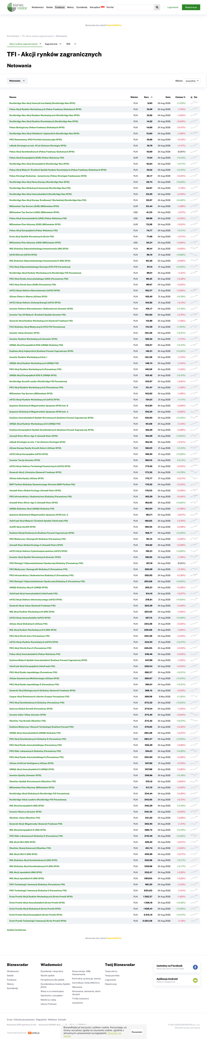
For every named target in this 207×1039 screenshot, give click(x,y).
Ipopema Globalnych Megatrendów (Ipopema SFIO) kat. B (38, 405)
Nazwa (12, 97)
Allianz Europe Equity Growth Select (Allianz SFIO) (35, 448)
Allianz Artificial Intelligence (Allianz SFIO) (31, 763)
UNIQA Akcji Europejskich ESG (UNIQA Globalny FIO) (36, 345)
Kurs (146, 97)
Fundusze (60, 7)
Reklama (52, 1019)
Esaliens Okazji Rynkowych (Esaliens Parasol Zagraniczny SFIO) (41, 533)
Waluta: (179, 81)
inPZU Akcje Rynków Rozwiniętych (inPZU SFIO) (33, 642)
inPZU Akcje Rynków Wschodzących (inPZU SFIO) (34, 399)
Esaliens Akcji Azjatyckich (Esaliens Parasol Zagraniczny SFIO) (41, 351)
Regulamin (41, 1019)
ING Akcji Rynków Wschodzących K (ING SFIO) (33, 630)
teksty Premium (49, 1004)
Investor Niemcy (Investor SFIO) (25, 812)
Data (168, 97)
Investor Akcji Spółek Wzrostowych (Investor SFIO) (35, 557)
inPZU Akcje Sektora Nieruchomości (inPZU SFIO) (34, 290)
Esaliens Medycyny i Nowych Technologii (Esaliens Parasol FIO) (41, 727)
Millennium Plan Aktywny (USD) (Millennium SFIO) (35, 242)
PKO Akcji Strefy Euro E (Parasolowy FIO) (30, 648)
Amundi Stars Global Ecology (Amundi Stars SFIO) (35, 490)
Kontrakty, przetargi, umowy (86, 978)
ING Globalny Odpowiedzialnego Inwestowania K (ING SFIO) (39, 261)
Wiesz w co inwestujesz (52, 991)
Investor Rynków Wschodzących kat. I (28, 357)
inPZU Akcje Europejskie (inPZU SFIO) (28, 454)
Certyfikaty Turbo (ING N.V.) (86, 983)
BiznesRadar (13, 36)
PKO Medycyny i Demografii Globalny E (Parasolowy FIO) (38, 569)
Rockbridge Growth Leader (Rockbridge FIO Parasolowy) (38, 381)
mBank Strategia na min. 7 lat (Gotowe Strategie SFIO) (37, 442)
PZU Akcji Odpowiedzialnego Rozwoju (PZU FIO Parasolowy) (39, 267)
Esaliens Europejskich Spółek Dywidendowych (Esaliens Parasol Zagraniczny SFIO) (51, 430)
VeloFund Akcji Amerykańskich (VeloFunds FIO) (33, 593)
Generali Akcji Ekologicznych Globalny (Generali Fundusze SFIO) (42, 690)
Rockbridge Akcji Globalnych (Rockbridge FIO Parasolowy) (39, 793)
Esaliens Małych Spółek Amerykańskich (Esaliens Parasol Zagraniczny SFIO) (48, 660)
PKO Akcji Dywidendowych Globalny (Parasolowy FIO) (36, 702)
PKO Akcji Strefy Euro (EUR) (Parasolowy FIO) (32, 284)
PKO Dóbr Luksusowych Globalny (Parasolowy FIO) (35, 751)
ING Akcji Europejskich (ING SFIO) (26, 805)
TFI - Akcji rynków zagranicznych (37, 36)
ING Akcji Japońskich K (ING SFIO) (26, 878)
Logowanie (172, 7)
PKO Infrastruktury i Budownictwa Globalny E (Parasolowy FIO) (41, 575)
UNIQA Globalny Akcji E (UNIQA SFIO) (28, 587)
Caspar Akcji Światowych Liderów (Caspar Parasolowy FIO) (39, 696)
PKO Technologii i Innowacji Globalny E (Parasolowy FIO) (38, 890)
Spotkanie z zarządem (52, 995)
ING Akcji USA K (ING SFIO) (23, 854)
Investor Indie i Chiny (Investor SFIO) (27, 715)
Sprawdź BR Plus (114, 25)
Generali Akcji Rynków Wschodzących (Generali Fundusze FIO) (41, 321)
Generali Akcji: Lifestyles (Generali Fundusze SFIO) (35, 472)
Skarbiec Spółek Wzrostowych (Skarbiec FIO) (32, 781)
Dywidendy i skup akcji (52, 971)
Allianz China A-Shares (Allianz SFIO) (28, 296)
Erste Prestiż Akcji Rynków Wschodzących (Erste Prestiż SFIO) (41, 896)
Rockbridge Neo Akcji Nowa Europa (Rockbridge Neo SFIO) (39, 182)
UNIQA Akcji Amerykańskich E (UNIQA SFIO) (31, 769)
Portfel (110, 7)
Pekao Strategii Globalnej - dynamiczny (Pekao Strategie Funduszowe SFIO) (48, 176)
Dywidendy (81, 7)
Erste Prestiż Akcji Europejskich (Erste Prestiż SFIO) (35, 915)
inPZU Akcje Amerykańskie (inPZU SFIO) (30, 618)
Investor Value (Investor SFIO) (24, 333)
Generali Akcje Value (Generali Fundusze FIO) (32, 605)
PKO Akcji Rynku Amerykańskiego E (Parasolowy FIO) (36, 757)
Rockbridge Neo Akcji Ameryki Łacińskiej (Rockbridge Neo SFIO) (42, 103)
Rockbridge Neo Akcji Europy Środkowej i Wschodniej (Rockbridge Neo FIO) (47, 200)
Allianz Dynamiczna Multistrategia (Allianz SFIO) (34, 678)
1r (191, 97)
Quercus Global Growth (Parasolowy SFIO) (31, 708)
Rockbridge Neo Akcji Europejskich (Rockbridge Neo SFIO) (39, 164)
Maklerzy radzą (48, 1000)
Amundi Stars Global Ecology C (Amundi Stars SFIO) (36, 545)
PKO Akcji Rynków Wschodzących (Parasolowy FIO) (35, 369)
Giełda (49, 7)
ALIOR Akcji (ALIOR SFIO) (22, 527)
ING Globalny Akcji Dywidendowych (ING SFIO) (33, 860)
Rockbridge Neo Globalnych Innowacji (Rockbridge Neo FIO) (40, 188)
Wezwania (77, 987)
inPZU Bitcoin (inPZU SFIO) (23, 254)
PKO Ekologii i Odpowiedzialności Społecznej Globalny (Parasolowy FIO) (46, 563)
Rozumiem (137, 1032)
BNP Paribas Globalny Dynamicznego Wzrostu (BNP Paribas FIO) (42, 484)
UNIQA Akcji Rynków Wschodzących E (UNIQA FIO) (35, 424)
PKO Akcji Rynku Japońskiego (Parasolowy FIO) (33, 672)
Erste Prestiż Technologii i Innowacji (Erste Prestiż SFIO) (37, 921)
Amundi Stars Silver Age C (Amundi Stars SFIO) (33, 436)
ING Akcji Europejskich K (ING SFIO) (27, 830)
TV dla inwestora (80, 998)
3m (195, 97)
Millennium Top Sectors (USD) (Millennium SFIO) (34, 212)
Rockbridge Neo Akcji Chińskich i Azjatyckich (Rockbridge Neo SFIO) (44, 133)
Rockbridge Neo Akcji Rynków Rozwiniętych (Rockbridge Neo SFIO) (43, 121)
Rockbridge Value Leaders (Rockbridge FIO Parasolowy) (37, 799)
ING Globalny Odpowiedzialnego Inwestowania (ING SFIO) (38, 248)
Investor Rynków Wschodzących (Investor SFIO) (33, 339)
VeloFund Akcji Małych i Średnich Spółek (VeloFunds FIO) (38, 521)
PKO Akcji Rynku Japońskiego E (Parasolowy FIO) (34, 684)
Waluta (134, 97)
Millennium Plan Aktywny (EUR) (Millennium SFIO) (35, 224)
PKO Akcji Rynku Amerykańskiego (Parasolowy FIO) (35, 745)
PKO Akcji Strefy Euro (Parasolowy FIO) (29, 636)
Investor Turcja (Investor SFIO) (24, 460)
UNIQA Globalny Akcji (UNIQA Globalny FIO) (31, 508)
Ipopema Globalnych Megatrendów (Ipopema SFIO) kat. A (38, 411)
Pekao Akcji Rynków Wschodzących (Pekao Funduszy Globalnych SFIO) (45, 109)
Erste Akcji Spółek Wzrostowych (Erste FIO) (31, 236)
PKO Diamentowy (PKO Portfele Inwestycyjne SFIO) (35, 139)
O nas (9, 1019)
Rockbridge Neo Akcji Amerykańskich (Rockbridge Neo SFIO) (40, 194)
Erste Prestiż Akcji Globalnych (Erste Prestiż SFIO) (35, 908)
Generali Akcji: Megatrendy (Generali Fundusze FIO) (35, 824)
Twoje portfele (112, 975)
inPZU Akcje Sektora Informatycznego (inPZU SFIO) (35, 599)
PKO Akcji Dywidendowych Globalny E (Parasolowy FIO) (37, 739)
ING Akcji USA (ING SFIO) (22, 842)
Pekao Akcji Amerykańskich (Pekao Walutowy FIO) (34, 654)
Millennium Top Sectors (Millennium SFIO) (31, 393)
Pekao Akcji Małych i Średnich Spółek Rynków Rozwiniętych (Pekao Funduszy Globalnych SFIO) (58, 170)
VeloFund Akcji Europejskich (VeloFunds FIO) (32, 666)
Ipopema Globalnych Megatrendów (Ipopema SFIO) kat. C (38, 515)
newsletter (77, 1003)
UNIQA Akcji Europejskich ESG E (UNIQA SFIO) (33, 375)
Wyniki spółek (48, 975)
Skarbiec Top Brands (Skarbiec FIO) (27, 721)
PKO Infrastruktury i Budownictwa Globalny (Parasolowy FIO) (40, 496)
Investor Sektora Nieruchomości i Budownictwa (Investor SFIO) (41, 308)
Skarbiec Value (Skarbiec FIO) (24, 818)
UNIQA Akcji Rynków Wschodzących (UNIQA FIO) (34, 363)
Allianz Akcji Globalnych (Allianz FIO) (28, 624)
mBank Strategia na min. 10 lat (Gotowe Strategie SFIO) (37, 145)
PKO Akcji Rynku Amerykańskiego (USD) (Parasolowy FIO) (38, 279)
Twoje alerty (111, 971)
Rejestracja (191, 7)
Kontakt (62, 1019)
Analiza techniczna (16, 930)
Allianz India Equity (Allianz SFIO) (26, 478)
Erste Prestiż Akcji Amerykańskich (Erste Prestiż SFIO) (37, 902)
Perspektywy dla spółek (52, 980)
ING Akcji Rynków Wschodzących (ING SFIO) (32, 611)
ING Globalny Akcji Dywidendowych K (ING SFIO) (34, 866)
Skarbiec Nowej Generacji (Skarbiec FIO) (30, 848)
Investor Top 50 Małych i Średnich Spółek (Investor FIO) (37, 315)
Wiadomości (38, 7)
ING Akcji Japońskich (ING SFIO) (25, 872)
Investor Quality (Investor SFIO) (25, 775)
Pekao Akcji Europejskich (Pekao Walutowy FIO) (33, 230)
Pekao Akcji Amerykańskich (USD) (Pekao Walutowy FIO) (38, 218)
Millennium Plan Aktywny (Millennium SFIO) (31, 787)
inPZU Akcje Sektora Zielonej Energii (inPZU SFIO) (35, 302)
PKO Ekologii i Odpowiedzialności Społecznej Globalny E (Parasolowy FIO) (47, 581)
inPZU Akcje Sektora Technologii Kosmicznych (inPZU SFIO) (39, 466)
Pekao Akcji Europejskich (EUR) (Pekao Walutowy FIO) (36, 158)
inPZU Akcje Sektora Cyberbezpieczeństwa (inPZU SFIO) (38, 551)
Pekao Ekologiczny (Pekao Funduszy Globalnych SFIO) (37, 127)
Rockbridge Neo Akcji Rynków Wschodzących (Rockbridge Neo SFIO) (44, 115)
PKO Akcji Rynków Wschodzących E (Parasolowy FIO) (36, 387)
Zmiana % (180, 97)
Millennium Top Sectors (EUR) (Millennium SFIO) (34, 206)
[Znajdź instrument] (157, 7)
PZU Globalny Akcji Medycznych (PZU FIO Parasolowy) (37, 327)
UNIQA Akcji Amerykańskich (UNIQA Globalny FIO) (35, 733)
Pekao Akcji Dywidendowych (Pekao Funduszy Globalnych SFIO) (42, 151)
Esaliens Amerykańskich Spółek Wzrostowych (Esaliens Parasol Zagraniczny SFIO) (51, 418)
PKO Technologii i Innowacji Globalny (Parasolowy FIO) (37, 884)
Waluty (70, 7)
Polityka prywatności (24, 1019)
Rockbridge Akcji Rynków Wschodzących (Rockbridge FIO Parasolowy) (45, 273)
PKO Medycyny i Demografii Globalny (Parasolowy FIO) (37, 539)
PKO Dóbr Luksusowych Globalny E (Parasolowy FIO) (36, 836)
